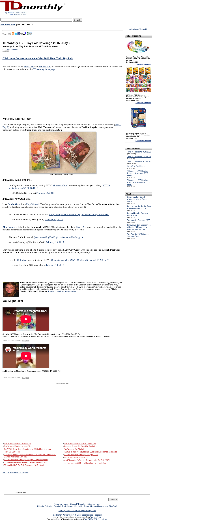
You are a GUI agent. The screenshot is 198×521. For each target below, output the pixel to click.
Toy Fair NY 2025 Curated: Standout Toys (138, 235)
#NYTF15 (75, 260)
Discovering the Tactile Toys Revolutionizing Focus (139, 207)
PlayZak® (113, 506)
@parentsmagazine (60, 260)
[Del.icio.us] (24, 34)
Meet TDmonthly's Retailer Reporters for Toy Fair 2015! (87, 460)
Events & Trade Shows (63, 506)
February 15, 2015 (54, 219)
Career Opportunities (84, 515)
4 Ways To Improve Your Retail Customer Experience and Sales (90, 452)
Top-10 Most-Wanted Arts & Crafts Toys (80, 443)
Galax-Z (80, 227)
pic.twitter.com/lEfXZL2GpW (94, 260)
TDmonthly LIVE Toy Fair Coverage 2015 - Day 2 (24, 465)
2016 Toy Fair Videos (136, 166)
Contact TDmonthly (78, 504)
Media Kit (78, 506)
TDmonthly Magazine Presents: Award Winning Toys (25, 462)
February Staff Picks (12, 452)
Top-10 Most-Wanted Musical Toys (18, 446)
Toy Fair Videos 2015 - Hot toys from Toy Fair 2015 (85, 463)
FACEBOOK (45, 66)
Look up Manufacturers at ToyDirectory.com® (77, 511)
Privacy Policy (68, 515)
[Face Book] (18, 34)
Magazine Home (61, 504)
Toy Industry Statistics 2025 (138, 220)
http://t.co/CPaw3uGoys (68, 214)
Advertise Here (94, 504)
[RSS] (13, 34)
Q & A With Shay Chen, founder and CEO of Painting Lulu (27, 449)
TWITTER (29, 66)
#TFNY (106, 185)
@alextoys (39, 237)
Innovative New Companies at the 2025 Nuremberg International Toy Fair (139, 227)
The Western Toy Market (74, 449)
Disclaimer (57, 515)
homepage (44, 69)
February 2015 (7, 24)
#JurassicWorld (60, 185)
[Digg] (21, 34)
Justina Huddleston (12, 49)
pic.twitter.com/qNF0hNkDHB (23, 188)
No (27, 341)
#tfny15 (53, 214)
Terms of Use (95, 517)
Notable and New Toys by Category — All (81, 455)
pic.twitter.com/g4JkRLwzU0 (95, 214)
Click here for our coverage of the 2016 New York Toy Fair (37, 58)
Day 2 (5, 127)
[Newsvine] (27, 34)
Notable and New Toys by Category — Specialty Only (26, 460)
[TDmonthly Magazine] (33, 15)
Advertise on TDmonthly (138, 29)
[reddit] (30, 34)
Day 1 (118, 124)
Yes (23, 341)
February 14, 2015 (45, 193)
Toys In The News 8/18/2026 (139, 152)
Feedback (98, 515)
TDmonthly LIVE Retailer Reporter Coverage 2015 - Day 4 (138, 173)
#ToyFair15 (50, 237)
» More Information (143, 64)
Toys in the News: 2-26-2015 (76, 457)
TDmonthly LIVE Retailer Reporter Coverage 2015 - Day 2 (138, 182)
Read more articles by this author (62, 291)
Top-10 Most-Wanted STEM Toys (17, 443)
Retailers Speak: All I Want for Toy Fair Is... (81, 446)
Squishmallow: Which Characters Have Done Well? (137, 199)
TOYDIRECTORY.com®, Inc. (96, 519)
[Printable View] (9, 34)
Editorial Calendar (45, 506)
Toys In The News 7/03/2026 (139, 157)
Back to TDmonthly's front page (15, 472)
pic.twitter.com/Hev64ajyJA (69, 237)
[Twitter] (16, 34)
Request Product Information (96, 506)
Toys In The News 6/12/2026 (139, 161)
